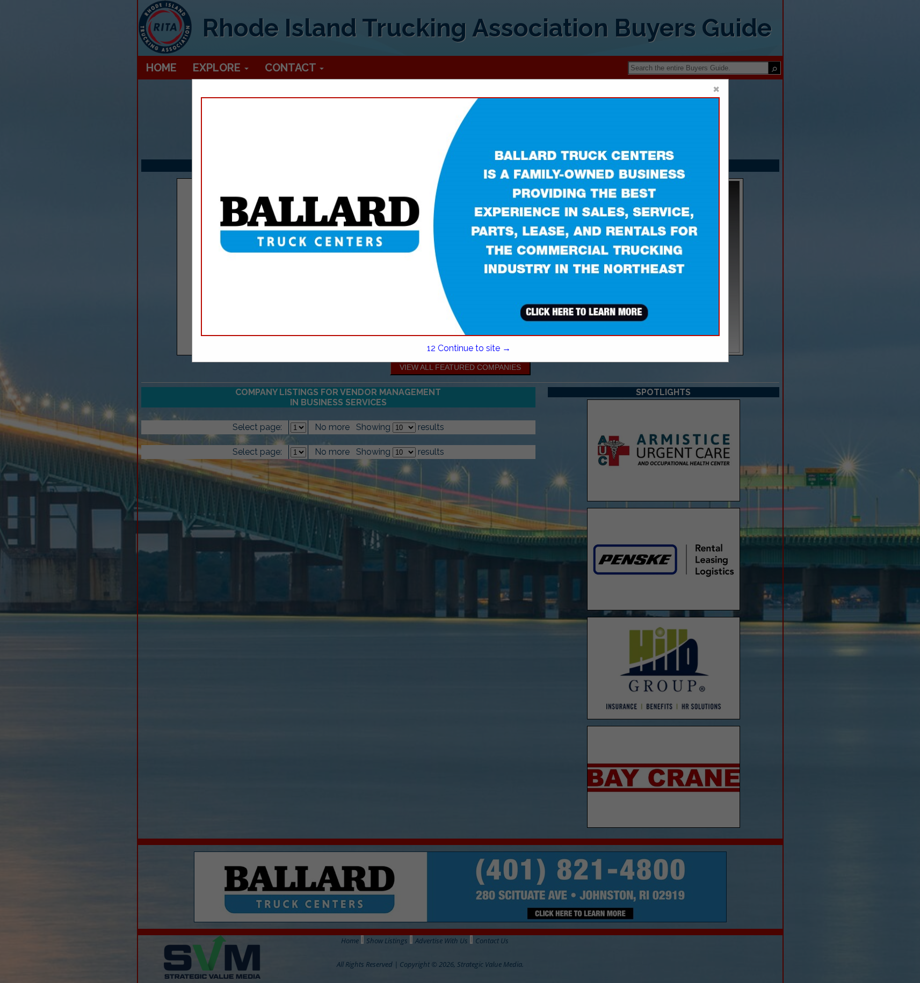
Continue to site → (468, 348)
